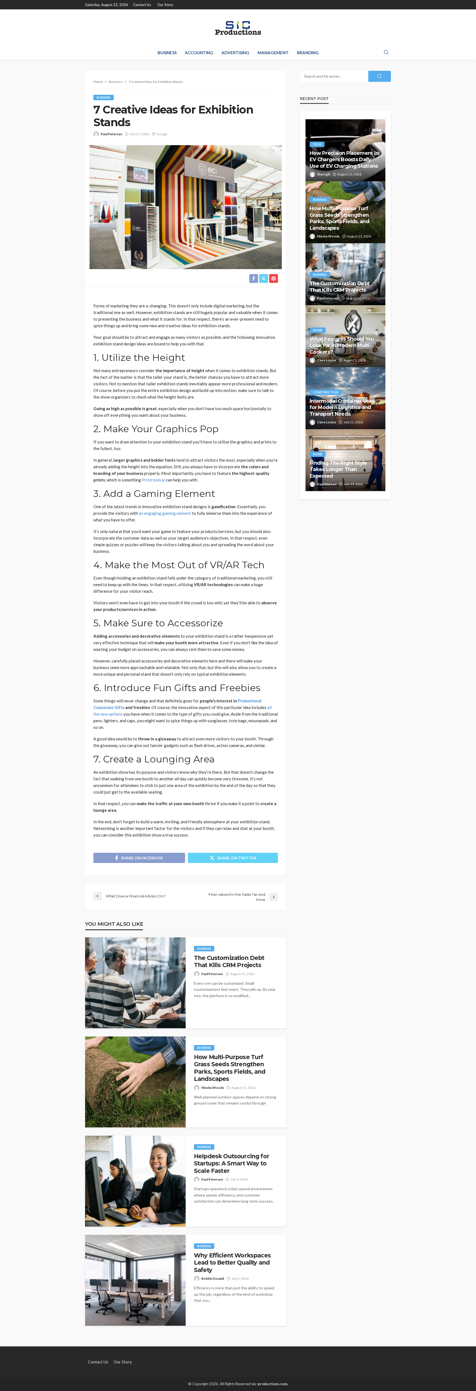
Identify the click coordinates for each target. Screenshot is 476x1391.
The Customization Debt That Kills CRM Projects (229, 961)
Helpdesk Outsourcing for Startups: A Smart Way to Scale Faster (231, 1163)
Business (167, 52)
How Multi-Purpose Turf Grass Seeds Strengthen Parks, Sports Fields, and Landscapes (229, 1068)
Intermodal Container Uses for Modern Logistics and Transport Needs (342, 407)
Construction (325, 392)
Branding (308, 52)
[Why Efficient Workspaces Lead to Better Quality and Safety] (135, 1280)
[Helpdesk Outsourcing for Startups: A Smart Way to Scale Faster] (135, 1181)
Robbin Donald (212, 1278)
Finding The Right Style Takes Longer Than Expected (338, 469)
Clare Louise (326, 360)
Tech (317, 144)
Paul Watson (326, 484)
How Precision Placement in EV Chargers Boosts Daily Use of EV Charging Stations (344, 159)
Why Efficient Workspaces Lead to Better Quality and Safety (232, 1262)
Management (273, 52)
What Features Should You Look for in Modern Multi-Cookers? (342, 345)
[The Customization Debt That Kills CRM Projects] (135, 982)
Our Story (165, 4)
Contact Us (142, 4)
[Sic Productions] (238, 27)
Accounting (199, 52)
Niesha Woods (212, 1088)
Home (317, 330)
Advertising (235, 52)
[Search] (386, 52)
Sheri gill (323, 174)
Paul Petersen (111, 134)
